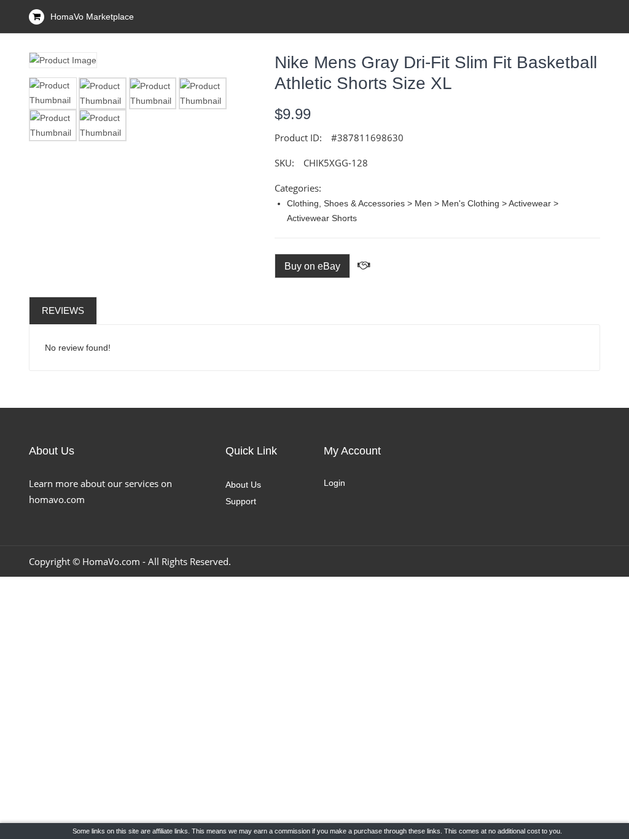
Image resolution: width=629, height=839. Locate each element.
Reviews (63, 310)
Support (240, 501)
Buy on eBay (312, 266)
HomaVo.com (111, 561)
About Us (243, 485)
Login (334, 483)
